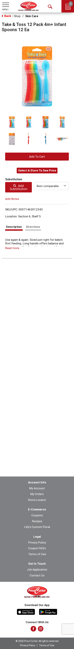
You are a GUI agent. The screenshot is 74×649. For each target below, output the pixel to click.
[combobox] (51, 186)
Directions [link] (33, 226)
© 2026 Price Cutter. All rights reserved (37, 641)
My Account (37, 488)
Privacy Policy (37, 542)
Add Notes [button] (12, 199)
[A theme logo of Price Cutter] (28, 6)
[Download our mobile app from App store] (26, 611)
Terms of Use (37, 554)
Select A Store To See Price (37, 170)
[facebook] (33, 630)
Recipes (37, 521)
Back (7, 16)
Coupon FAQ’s (37, 548)
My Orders (37, 494)
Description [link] (14, 226)
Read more (12, 248)
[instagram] (40, 630)
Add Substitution (18, 187)
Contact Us (37, 575)
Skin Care (31, 16)
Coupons (37, 515)
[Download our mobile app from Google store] (48, 611)
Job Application (37, 569)
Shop (17, 16)
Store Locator (37, 500)
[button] (12, 122)
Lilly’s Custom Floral (37, 527)
